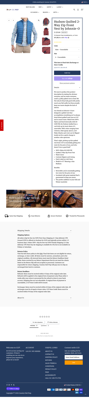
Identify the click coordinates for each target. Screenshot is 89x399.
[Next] (13, 20)
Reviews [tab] (32, 325)
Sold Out (67, 73)
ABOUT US (48, 351)
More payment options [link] (67, 83)
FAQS (47, 372)
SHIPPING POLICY (51, 357)
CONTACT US (49, 354)
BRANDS (45, 12)
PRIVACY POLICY (50, 369)
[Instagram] (9, 385)
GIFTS (55, 12)
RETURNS (48, 360)
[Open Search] (74, 9)
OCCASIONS (34, 12)
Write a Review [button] (53, 322)
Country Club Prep (25, 393)
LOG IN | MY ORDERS (33, 351)
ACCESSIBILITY (50, 375)
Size (55, 53)
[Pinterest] (11, 385)
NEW (40, 7)
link (41, 253)
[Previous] (9, 20)
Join (73, 362)
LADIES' (59, 7)
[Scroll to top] (85, 394)
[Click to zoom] (39, 20)
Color (56, 46)
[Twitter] (14, 385)
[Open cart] (82, 9)
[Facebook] (7, 385)
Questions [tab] (44, 325)
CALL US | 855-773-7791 (53, 378)
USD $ (85, 2)
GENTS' (49, 7)
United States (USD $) (73, 385)
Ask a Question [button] (39, 322)
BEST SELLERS (30, 7)
